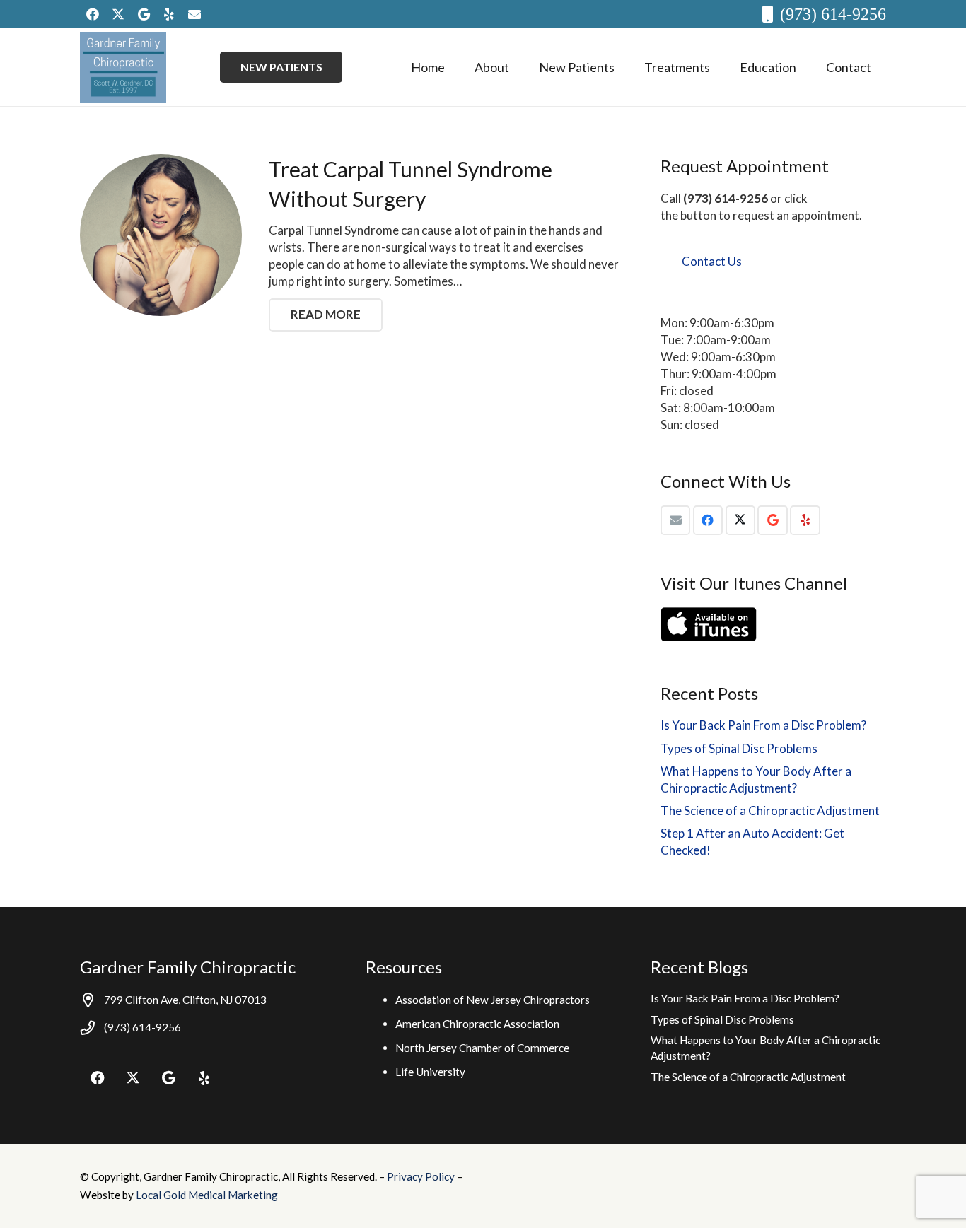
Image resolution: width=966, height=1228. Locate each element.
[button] (520, 67)
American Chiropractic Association (477, 1023)
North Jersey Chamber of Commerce (482, 1047)
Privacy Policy (422, 1176)
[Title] (194, 14)
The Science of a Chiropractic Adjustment (770, 810)
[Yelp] (169, 14)
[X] (118, 14)
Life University (430, 1071)
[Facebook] (92, 14)
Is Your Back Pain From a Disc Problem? (763, 725)
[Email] (676, 520)
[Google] (143, 14)
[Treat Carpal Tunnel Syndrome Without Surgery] (161, 235)
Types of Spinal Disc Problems (739, 748)
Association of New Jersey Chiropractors (492, 999)
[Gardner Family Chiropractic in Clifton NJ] (123, 67)
